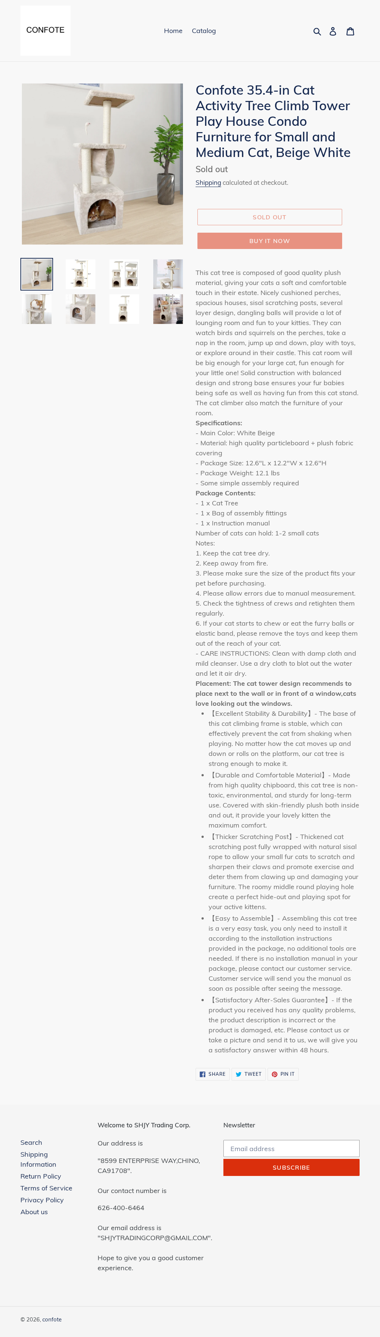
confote (52, 1319)
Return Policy (40, 1176)
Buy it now (269, 241)
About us (34, 1211)
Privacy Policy (42, 1200)
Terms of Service (46, 1188)
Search (31, 1142)
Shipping (208, 182)
